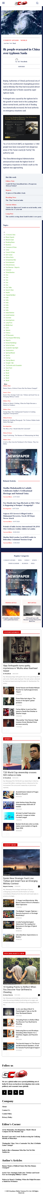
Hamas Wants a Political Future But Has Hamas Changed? (20, 388)
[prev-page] (4, 730)
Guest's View (10, 290)
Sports (8, 355)
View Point (9, 368)
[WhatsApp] (32, 72)
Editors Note (10, 181)
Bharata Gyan (10, 240)
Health (8, 292)
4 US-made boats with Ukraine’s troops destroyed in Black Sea (32, 619)
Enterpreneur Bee (11, 260)
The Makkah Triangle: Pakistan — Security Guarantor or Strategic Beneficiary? (27, 913)
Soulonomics (10, 350)
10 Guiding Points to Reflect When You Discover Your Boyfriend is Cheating (27, 1022)
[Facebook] (18, 72)
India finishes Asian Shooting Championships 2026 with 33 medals (26, 804)
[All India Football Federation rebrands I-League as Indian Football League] (8, 816)
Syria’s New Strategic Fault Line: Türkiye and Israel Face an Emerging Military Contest (20, 881)
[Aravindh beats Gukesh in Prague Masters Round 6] (8, 795)
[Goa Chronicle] (21, 3)
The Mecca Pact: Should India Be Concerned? (16, 429)
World (24, 40)
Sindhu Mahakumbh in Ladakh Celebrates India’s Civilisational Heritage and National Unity (17, 491)
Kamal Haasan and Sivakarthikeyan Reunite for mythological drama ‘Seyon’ (28, 690)
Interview (8, 318)
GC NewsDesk (22, 61)
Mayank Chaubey (8, 886)
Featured (8, 270)
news (7, 328)
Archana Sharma (8, 995)
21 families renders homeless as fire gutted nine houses (11, 618)
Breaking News (11, 197)
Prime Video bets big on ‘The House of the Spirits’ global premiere (25, 701)
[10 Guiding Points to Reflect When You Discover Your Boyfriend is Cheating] (8, 1023)
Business (8, 245)
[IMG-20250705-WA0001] (21, 127)
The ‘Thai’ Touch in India (14, 200)
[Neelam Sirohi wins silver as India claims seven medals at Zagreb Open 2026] (8, 827)
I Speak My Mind (10, 295)
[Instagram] (10, 1092)
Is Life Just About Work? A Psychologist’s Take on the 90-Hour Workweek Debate (26, 1011)
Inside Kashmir (10, 315)
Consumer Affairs (11, 247)
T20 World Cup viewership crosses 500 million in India (19, 773)
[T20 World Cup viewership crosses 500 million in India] (21, 756)
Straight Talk (10, 363)
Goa (7, 275)
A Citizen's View (10, 235)
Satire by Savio (10, 345)
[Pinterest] (27, 72)
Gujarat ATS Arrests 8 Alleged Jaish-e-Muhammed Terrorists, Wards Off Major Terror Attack (19, 516)
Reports (8, 190)
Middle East (9, 325)
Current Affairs (11, 40)
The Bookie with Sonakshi (14, 365)
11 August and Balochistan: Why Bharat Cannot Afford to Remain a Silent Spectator (27, 902)
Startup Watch (10, 360)
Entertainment (10, 262)
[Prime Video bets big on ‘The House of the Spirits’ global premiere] (8, 701)
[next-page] (7, 730)
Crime (7, 250)
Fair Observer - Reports (13, 267)
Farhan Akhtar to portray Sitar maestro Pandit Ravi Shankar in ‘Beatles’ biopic (26, 711)
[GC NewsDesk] (21, 59)
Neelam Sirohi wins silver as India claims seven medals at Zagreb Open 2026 (27, 826)
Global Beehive (10, 272)
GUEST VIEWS (10, 845)
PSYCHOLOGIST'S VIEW (14, 953)
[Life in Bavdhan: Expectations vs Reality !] (8, 938)
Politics (8, 333)
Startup (8, 358)
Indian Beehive (10, 313)
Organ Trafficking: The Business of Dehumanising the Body (21, 435)
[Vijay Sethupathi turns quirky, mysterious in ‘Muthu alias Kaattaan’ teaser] (21, 649)
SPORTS (7, 739)
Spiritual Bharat (10, 353)
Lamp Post (9, 214)
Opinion (8, 330)
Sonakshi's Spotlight (12, 348)
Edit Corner (9, 255)
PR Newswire (10, 335)
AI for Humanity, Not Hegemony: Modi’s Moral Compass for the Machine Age (19, 1131)
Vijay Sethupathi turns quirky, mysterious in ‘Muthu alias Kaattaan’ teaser (20, 668)
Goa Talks (9, 287)
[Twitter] (22, 72)
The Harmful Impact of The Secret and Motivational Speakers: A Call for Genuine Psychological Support (28, 1046)
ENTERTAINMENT (12, 632)
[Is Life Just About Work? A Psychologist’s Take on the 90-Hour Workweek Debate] (8, 1012)
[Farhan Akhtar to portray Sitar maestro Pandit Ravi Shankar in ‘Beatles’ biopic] (8, 712)
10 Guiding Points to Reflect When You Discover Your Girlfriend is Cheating (19, 989)
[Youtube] (21, 1092)
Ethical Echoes (10, 265)
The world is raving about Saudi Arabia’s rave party (23, 216)
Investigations (10, 320)
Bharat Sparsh (10, 237)
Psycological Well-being (13, 338)
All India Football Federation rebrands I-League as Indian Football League (25, 815)
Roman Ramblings (11, 343)
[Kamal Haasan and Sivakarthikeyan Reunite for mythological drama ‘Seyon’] (8, 690)
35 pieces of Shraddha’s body (15, 193)
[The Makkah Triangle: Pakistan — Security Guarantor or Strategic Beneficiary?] (8, 914)
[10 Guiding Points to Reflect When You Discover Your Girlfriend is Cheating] (21, 971)
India (7, 298)
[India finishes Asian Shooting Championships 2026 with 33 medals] (8, 805)
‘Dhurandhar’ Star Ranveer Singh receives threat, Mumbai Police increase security (27, 722)
